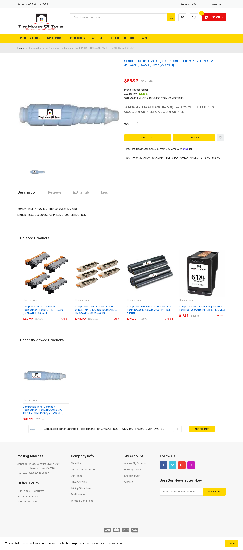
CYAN (175, 157)
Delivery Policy (132, 469)
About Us (76, 463)
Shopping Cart (132, 475)
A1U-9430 (136, 157)
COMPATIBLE (163, 157)
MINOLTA (194, 157)
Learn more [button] (114, 543)
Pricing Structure (81, 488)
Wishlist (128, 482)
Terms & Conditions (82, 500)
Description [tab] (27, 192)
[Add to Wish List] (220, 137)
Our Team (76, 475)
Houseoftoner (140, 89)
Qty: (126, 123)
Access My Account (135, 463)
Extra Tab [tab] (81, 192)
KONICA (184, 157)
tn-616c (205, 157)
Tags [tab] (104, 192)
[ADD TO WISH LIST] (55, 315)
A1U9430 (149, 157)
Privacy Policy (79, 482)
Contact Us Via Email (83, 469)
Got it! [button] (232, 543)
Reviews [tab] (55, 192)
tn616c (216, 157)
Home (20, 48)
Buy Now (194, 137)
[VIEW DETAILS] (48, 315)
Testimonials (78, 494)
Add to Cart (147, 137)
